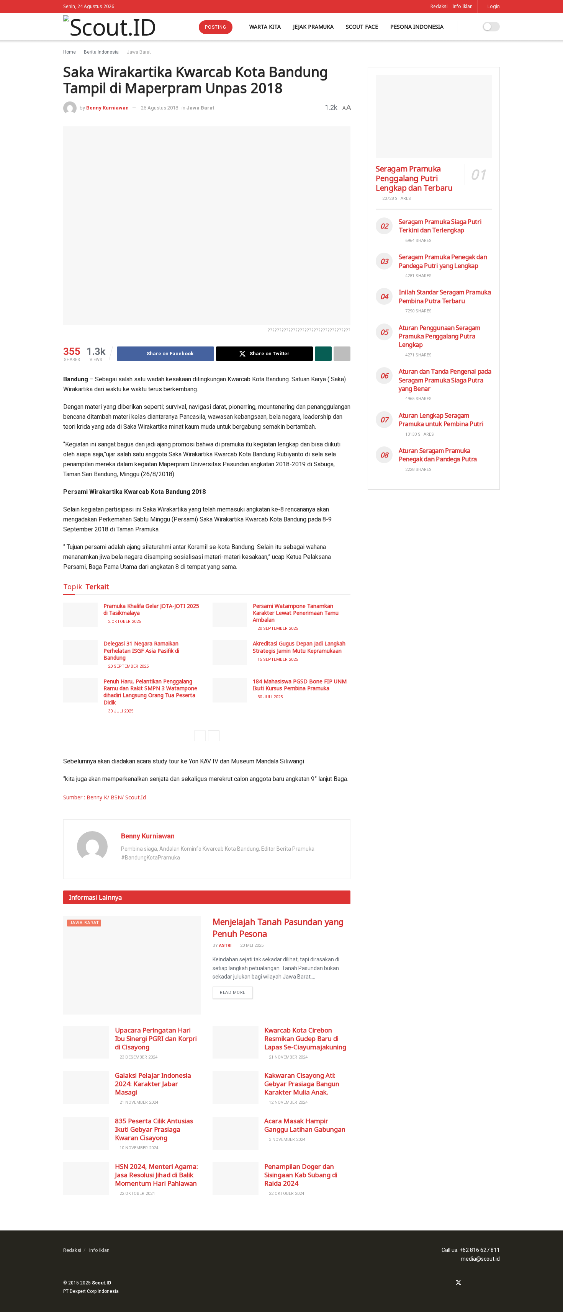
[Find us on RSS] (497, 1283)
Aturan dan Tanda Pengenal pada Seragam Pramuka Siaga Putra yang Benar (445, 380)
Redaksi (439, 6)
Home (69, 52)
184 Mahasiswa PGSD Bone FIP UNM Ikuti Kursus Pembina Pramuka (300, 685)
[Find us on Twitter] (458, 1283)
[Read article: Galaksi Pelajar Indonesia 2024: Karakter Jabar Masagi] (86, 1087)
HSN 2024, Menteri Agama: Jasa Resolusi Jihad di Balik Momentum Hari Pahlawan (156, 1175)
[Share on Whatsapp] (323, 353)
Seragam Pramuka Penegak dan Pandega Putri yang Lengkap (443, 261)
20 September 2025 (277, 628)
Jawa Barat (139, 52)
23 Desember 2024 (137, 1057)
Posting (215, 27)
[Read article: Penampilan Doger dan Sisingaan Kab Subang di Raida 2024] (236, 1178)
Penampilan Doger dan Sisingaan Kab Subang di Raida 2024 (300, 1175)
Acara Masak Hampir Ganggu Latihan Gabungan (304, 1125)
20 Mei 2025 (251, 945)
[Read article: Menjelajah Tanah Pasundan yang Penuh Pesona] (132, 965)
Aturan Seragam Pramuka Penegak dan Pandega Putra (438, 454)
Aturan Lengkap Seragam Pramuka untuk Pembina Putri (441, 419)
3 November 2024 (286, 1139)
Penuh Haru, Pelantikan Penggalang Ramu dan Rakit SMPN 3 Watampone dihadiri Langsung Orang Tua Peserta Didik (150, 692)
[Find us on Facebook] (448, 1283)
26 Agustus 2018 (159, 108)
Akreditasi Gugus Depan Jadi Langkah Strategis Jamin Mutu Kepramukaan (299, 647)
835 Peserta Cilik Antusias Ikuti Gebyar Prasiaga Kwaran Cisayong (154, 1129)
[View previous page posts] (200, 735)
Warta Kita (265, 26)
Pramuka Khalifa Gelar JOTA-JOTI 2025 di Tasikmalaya (151, 609)
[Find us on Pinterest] (488, 1283)
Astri (225, 945)
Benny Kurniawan (107, 108)
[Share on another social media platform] (342, 353)
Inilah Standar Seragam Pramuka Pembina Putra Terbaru (445, 296)
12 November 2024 (288, 1102)
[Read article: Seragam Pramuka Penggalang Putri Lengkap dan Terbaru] (434, 116)
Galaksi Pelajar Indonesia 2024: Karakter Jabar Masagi (153, 1083)
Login (493, 6)
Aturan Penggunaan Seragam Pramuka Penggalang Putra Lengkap (439, 336)
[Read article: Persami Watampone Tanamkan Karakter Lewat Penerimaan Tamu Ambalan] (230, 615)
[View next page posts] (213, 735)
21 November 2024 (288, 1057)
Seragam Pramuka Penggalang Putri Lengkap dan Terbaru (414, 178)
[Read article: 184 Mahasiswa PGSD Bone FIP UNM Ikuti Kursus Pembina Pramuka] (230, 690)
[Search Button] (469, 26)
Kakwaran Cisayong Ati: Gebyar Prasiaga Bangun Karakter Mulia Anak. (301, 1083)
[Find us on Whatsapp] (478, 1283)
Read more (236, 991)
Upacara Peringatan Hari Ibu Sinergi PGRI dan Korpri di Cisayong (156, 1038)
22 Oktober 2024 (136, 1193)
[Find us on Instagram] (468, 1283)
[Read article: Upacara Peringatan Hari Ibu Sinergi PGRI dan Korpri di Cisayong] (86, 1042)
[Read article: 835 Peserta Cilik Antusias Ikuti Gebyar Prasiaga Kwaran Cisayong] (86, 1133)
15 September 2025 (277, 659)
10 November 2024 (138, 1147)
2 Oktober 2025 (124, 621)
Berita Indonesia (101, 52)
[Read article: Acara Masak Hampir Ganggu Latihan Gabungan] (236, 1133)
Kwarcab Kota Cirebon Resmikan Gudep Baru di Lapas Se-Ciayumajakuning (305, 1038)
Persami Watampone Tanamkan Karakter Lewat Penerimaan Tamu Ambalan (296, 612)
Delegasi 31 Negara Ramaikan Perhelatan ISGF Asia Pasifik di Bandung (141, 650)
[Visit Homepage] (109, 26)
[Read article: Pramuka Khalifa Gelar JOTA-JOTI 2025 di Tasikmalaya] (80, 615)
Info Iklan (462, 6)
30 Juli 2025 (120, 711)
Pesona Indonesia (417, 26)
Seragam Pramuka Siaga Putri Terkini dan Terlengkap (440, 225)
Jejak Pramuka (313, 26)
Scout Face (362, 26)
